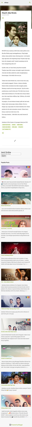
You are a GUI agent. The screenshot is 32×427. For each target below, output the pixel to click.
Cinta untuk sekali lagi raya (8, 385)
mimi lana (14, 127)
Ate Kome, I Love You (6, 228)
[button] (3, 18)
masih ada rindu (6, 127)
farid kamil (20, 124)
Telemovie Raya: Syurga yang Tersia (10, 308)
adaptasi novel (6, 124)
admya (6, 2)
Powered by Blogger (17, 425)
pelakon (21, 127)
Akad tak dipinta (5, 178)
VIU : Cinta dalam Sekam (7, 282)
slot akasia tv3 (6, 129)
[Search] (30, 2)
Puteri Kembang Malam (7, 255)
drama (13, 124)
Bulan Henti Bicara (6, 205)
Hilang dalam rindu (6, 408)
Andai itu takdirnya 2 (6, 358)
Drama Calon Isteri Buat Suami (9, 331)
